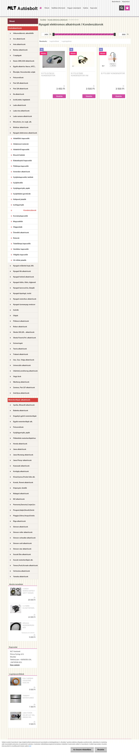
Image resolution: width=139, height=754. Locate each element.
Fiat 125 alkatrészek (20, 83)
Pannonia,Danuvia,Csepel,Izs (24, 504)
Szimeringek (18, 343)
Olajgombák (17, 227)
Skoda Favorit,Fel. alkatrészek (24, 338)
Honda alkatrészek (20, 444)
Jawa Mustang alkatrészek (23, 455)
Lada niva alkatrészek (21, 111)
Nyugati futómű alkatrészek (23, 277)
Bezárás (100, 750)
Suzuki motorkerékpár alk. (23, 560)
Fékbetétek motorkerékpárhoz (24, 438)
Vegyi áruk (17, 376)
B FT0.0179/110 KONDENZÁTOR (48, 74)
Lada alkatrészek (19, 105)
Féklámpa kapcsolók (21, 166)
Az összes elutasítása (82, 750)
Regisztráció (126, 1)
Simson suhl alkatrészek (22, 543)
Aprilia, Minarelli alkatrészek (24, 405)
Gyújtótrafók (18, 183)
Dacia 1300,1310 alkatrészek (23, 61)
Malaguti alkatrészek (21, 493)
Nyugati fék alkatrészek (22, 271)
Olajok (15, 315)
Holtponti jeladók (19, 199)
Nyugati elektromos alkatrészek (25, 133)
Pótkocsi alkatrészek (21, 321)
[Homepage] (40, 7)
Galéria (85, 8)
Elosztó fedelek (19, 155)
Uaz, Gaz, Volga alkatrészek (23, 360)
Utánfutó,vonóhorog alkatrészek (25, 371)
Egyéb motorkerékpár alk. (23, 421)
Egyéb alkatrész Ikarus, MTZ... (24, 66)
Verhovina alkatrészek (21, 571)
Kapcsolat (93, 8)
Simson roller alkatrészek (22, 532)
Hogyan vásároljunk (74, 8)
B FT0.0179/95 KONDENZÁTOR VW (79, 74)
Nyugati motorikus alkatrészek (24, 299)
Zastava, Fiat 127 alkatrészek (24, 387)
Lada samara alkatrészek (22, 116)
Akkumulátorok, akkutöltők (23, 33)
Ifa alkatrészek (18, 94)
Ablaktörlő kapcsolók (21, 149)
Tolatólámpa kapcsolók (22, 243)
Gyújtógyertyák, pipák (21, 188)
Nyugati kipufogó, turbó (22, 293)
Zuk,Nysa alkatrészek (21, 393)
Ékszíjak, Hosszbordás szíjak (24, 72)
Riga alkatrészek (19, 521)
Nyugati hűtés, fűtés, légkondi (24, 282)
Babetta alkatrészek (20, 410)
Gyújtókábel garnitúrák (22, 194)
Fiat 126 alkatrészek (20, 89)
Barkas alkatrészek (20, 50)
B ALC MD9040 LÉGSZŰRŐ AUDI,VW (28, 680)
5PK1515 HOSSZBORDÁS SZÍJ (28, 625)
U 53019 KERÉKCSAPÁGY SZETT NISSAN (29, 591)
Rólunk (47, 8)
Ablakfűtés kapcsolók (21, 138)
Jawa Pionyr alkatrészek (22, 460)
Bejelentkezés (116, 1)
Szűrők (16, 310)
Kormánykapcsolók (20, 216)
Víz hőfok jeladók (19, 260)
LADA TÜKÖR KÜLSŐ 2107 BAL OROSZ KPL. (29, 715)
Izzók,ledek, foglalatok (21, 100)
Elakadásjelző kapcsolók (22, 160)
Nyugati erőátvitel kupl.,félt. (23, 266)
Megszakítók (18, 221)
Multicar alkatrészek (20, 127)
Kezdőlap (43, 20)
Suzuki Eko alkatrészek (22, 554)
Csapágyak (17, 55)
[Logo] (22, 8)
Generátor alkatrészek (21, 172)
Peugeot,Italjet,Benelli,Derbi (23, 510)
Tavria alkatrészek (20, 349)
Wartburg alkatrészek (21, 382)
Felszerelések (18, 77)
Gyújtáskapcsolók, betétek (23, 177)
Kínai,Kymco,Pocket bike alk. (24, 477)
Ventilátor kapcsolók (21, 249)
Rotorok (16, 238)
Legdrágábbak (67, 41)
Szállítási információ (58, 8)
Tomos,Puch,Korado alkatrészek (25, 565)
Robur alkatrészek (20, 327)
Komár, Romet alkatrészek (23, 482)
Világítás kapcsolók (20, 255)
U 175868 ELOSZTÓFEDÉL (29, 607)
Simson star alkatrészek (22, 549)
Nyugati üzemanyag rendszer (24, 304)
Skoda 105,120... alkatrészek (23, 332)
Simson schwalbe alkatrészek (24, 538)
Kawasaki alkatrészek (21, 466)
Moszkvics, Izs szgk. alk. (22, 122)
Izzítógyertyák (18, 205)
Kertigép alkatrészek (21, 471)
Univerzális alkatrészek (22, 365)
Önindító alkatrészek (21, 232)
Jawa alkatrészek (19, 449)
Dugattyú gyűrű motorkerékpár (25, 416)
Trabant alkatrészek (20, 354)
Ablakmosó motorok (21, 144)
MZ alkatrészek (19, 499)
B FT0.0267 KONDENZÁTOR (113, 73)
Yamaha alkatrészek (20, 576)
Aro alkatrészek (19, 39)
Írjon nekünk (15, 665)
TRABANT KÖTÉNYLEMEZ (28, 697)
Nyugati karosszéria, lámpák (24, 288)
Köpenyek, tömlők (20, 488)
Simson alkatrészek (20, 527)
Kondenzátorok (29, 210)
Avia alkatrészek (19, 44)
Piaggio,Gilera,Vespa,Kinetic (24, 516)
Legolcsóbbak (54, 41)
